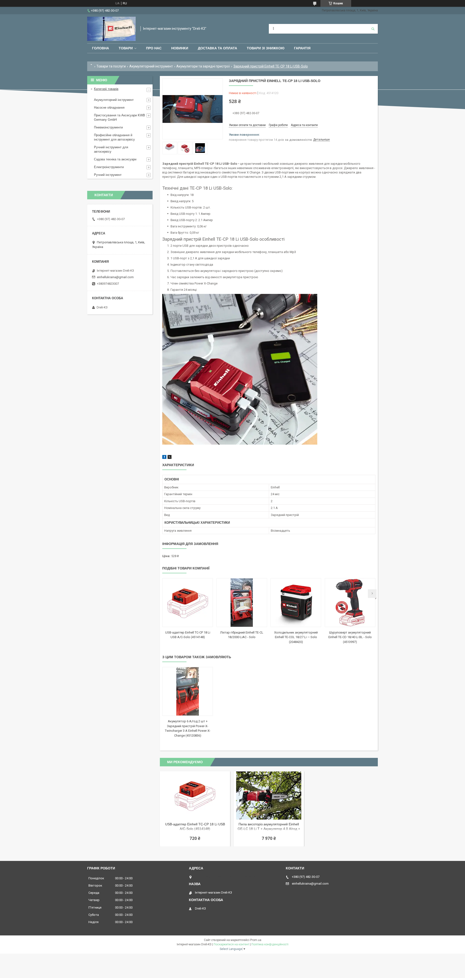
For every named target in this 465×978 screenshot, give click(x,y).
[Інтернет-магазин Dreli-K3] (111, 29)
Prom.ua (255, 940)
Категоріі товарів (106, 89)
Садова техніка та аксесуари (115, 159)
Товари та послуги (111, 66)
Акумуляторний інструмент (151, 66)
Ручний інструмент (108, 175)
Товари (126, 48)
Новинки (179, 48)
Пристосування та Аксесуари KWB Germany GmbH (119, 117)
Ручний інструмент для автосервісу (111, 149)
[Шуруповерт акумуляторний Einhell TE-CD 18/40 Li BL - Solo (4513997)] (350, 602)
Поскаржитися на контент (231, 944)
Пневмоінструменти (108, 127)
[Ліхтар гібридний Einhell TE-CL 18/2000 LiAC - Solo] (242, 602)
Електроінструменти (109, 167)
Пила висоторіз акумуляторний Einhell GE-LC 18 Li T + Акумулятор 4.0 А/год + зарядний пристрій (269, 827)
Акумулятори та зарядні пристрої (203, 66)
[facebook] (164, 458)
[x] (169, 458)
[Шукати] (373, 29)
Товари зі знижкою (265, 48)
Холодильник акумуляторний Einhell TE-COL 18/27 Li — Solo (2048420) (296, 637)
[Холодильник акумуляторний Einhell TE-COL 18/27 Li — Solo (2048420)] (296, 602)
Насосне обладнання (109, 107)
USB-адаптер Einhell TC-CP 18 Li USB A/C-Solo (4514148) (195, 826)
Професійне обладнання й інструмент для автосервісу (114, 137)
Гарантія (302, 48)
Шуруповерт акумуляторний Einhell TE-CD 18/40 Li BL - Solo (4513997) (350, 637)
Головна (100, 48)
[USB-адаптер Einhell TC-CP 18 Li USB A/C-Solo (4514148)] (187, 602)
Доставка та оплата (217, 48)
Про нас (154, 48)
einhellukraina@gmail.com (115, 277)
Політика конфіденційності (269, 944)
